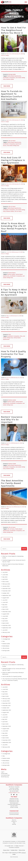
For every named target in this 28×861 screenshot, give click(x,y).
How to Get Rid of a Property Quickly (11, 676)
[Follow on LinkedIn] (16, 794)
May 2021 (4, 604)
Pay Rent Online (14, 805)
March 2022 (5, 581)
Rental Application (14, 803)
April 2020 (5, 620)
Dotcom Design (5, 55)
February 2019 (6, 632)
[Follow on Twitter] (14, 794)
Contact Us (14, 821)
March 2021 (5, 609)
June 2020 (5, 616)
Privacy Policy (6, 850)
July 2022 (4, 572)
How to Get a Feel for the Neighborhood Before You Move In (13, 30)
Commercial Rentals (14, 814)
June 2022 (5, 574)
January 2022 (6, 586)
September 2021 (6, 595)
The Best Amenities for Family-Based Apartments (12, 483)
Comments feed (5, 775)
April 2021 (5, 607)
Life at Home (11, 140)
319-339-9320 (16, 789)
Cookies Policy (14, 850)
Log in (2, 772)
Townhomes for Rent (14, 801)
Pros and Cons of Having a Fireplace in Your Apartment (13, 160)
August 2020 (5, 614)
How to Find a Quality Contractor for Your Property (13, 354)
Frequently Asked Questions (14, 804)
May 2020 (4, 618)
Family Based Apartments (14, 76)
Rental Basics (11, 272)
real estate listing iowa (13, 145)
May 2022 (4, 577)
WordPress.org (5, 776)
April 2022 (5, 579)
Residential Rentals (14, 798)
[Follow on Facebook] (11, 794)
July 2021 (4, 600)
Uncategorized (6, 639)
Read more (7, 86)
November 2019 (6, 625)
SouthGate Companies (9, 77)
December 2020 (6, 611)
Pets (9, 334)
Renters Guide (10, 79)
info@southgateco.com (14, 792)
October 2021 (5, 593)
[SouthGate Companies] (6, 2)
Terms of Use (22, 850)
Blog (14, 822)
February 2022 (6, 584)
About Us (14, 819)
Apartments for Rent (14, 800)
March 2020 (5, 623)
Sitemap (14, 824)
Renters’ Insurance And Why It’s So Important (11, 419)
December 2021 (6, 588)
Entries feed (4, 773)
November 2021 (6, 590)
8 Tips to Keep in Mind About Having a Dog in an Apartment (14, 292)
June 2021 (5, 602)
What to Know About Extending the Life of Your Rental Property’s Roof (13, 227)
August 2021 (5, 597)
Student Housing (14, 807)
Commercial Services (14, 812)
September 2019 (6, 627)
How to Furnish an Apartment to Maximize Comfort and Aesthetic (11, 95)
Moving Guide (12, 74)
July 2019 (4, 630)
